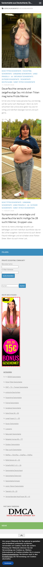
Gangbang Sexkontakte (22, 74)
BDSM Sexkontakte (14, 377)
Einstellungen (7, 557)
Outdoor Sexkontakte (10, 79)
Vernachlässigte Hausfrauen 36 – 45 (18, 497)
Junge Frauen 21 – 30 (13, 418)
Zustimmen (7, 563)
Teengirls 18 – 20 (11, 491)
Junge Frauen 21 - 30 (21, 205)
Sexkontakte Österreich (13, 476)
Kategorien (7, 372)
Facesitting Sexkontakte (14, 398)
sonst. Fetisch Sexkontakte (24, 82)
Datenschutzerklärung (10, 554)
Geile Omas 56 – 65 (12, 413)
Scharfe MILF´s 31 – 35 (13, 465)
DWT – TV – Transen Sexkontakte (17, 387)
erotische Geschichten (13, 392)
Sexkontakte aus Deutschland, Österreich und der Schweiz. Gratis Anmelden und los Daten (16, 3)
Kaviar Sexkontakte (12, 424)
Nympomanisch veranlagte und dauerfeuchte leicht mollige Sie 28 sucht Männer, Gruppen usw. (20, 218)
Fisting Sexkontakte (12, 403)
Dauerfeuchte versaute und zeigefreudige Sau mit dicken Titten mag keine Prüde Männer (20, 92)
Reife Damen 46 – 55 (13, 460)
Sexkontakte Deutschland (14, 471)
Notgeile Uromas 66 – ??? (14, 439)
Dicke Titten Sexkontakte (11, 71)
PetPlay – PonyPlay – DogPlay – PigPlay (19, 455)
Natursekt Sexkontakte (23, 77)
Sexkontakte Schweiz (13, 481)
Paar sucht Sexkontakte (13, 450)
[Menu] (40, 3)
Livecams (9, 429)
